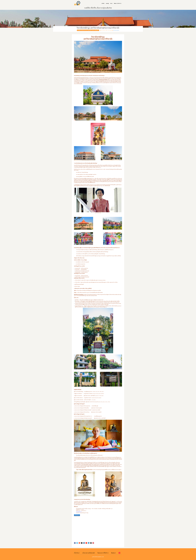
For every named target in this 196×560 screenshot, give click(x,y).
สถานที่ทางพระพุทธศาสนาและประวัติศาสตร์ (84, 30)
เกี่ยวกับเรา (77, 553)
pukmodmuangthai (116, 30)
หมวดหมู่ (107, 3)
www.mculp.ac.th (78, 511)
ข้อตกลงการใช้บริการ (103, 553)
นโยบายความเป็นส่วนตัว (88, 553)
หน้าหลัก (103, 3)
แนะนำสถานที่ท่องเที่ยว (95, 30)
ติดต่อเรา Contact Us (117, 3)
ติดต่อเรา (113, 553)
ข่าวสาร (111, 3)
